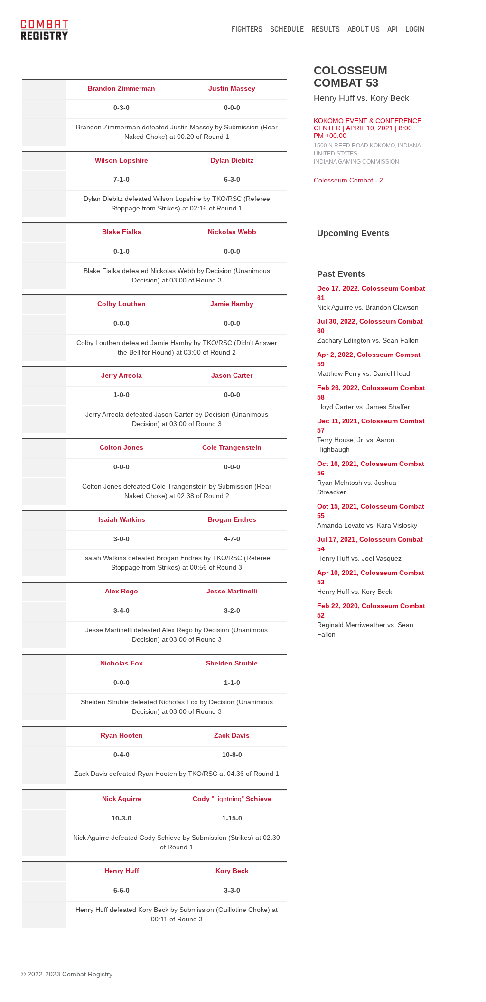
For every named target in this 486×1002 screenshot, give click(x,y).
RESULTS (325, 30)
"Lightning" (232, 798)
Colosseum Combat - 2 (348, 180)
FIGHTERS (247, 30)
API (392, 30)
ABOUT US (363, 30)
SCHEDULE (287, 30)
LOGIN (414, 30)
